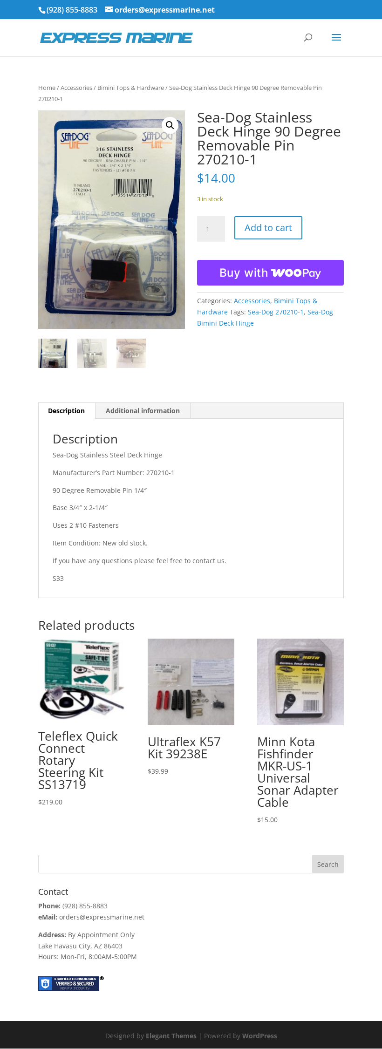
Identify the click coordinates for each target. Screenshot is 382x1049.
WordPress (259, 1035)
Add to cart (268, 227)
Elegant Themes (171, 1035)
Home (46, 87)
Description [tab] (66, 410)
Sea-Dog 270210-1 (276, 311)
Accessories (76, 87)
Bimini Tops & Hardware (130, 87)
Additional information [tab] (143, 410)
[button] (170, 125)
